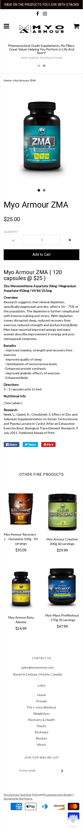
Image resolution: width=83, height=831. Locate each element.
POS (36, 794)
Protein (41, 701)
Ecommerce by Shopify (58, 794)
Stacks (41, 726)
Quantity (11, 231)
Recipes (41, 738)
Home (8, 80)
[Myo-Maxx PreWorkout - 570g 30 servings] (62, 588)
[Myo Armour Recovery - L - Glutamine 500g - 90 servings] (21, 509)
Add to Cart (41, 254)
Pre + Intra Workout (41, 707)
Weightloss (41, 713)
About (41, 744)
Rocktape (41, 732)
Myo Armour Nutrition (17, 794)
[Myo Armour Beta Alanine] (21, 589)
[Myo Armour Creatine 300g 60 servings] (62, 511)
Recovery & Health (41, 720)
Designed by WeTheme (18, 798)
